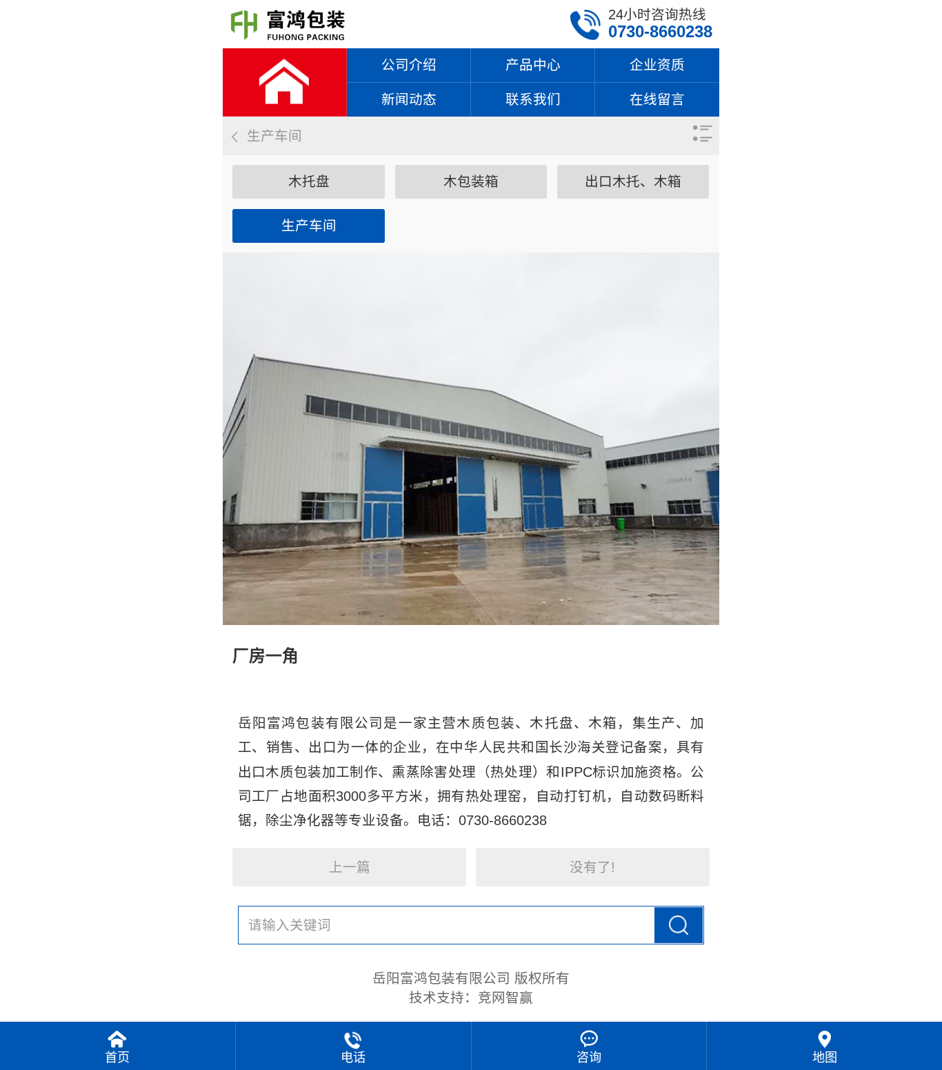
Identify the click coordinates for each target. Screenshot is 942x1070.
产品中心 (533, 64)
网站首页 (284, 82)
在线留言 (657, 99)
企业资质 (657, 64)
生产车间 (309, 225)
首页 (117, 1057)
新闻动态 (409, 99)
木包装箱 (471, 181)
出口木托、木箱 (633, 181)
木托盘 (309, 181)
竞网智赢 (505, 997)
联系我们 (533, 99)
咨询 (589, 1057)
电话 (353, 1057)
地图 (824, 1057)
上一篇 (349, 867)
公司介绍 (409, 64)
